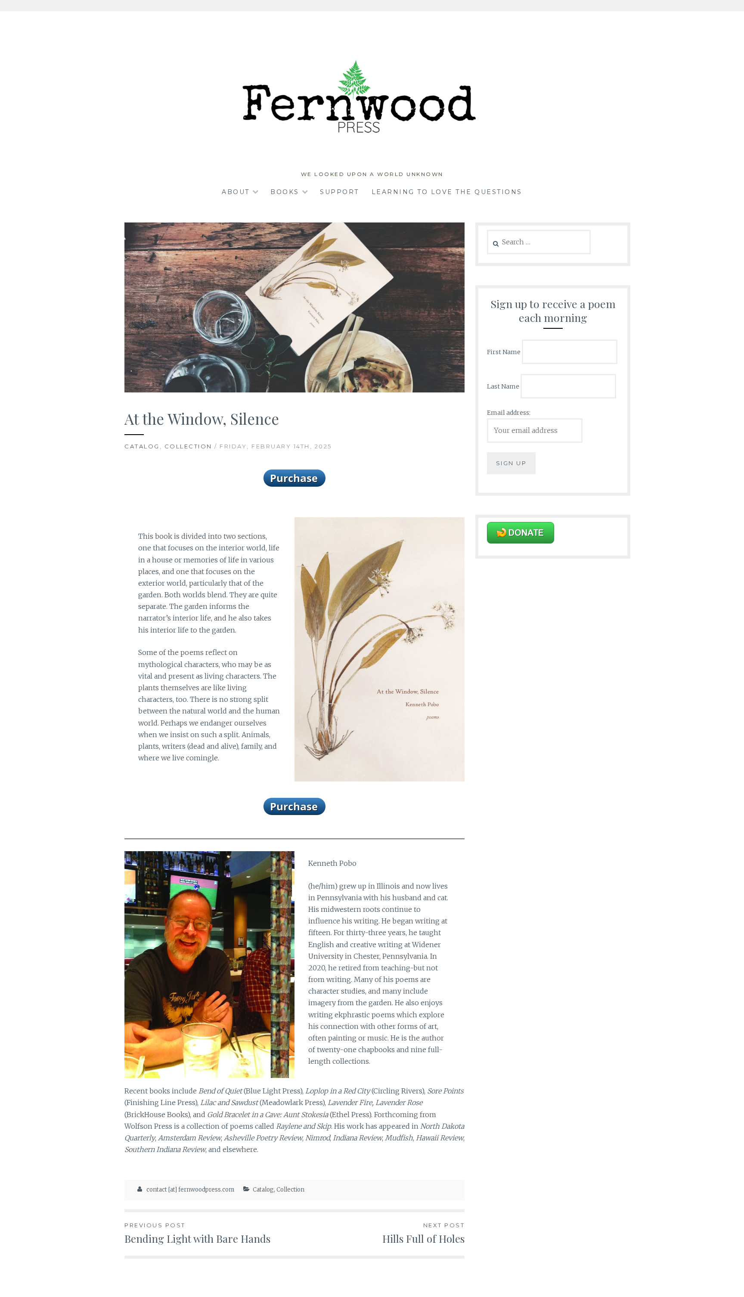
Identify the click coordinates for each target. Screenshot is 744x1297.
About (236, 192)
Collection (188, 446)
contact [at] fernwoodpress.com (190, 1189)
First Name (504, 352)
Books (284, 192)
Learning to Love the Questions (447, 192)
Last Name (503, 386)
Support (339, 192)
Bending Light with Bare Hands (197, 1233)
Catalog (142, 446)
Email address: (508, 413)
